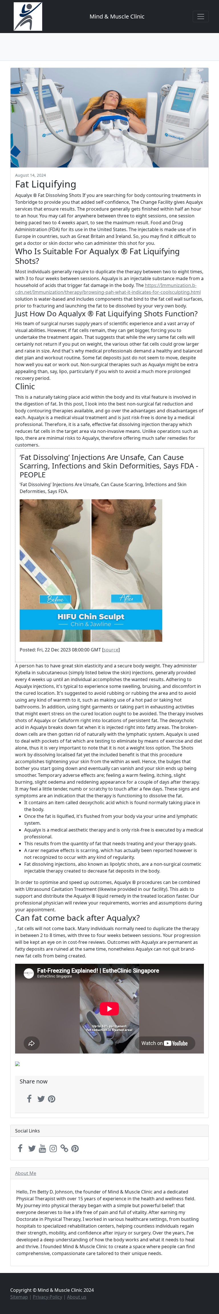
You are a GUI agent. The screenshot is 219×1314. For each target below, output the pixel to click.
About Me (25, 1173)
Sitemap (19, 1297)
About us (76, 1297)
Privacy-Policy (47, 1297)
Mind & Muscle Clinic (117, 16)
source (111, 650)
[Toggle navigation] (201, 16)
